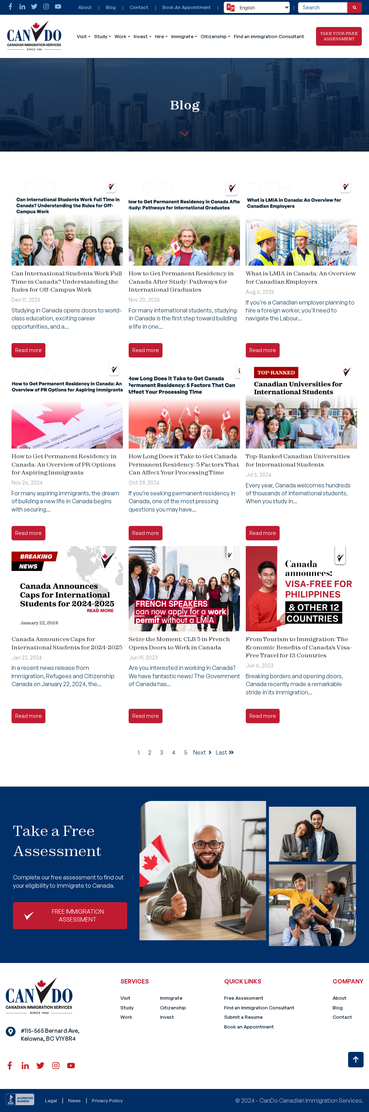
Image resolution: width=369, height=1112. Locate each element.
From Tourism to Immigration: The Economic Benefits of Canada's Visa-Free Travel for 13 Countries (299, 647)
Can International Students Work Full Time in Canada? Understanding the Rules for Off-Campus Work (67, 281)
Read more (28, 350)
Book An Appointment (187, 7)
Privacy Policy (107, 1100)
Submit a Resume (243, 1017)
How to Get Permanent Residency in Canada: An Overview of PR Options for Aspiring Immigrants (64, 464)
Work (120, 36)
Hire (159, 36)
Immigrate (182, 36)
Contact (139, 7)
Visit (82, 36)
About (85, 7)
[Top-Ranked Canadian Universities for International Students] (301, 406)
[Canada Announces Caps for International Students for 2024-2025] (67, 588)
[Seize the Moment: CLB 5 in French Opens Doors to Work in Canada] (184, 588)
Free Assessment (243, 998)
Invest (141, 36)
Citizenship (214, 36)
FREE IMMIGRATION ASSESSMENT (78, 915)
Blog (111, 7)
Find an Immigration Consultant (269, 36)
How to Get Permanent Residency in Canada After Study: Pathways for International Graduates (181, 281)
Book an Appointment (249, 1027)
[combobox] (322, 7)
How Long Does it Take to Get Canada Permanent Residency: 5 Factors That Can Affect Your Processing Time (184, 464)
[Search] (354, 7)
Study (100, 36)
